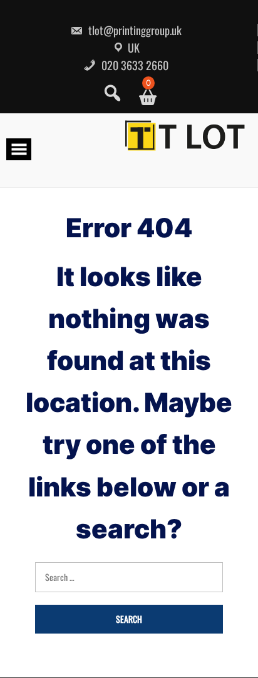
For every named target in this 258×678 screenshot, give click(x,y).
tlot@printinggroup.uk (134, 30)
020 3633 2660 (133, 65)
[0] (143, 97)
